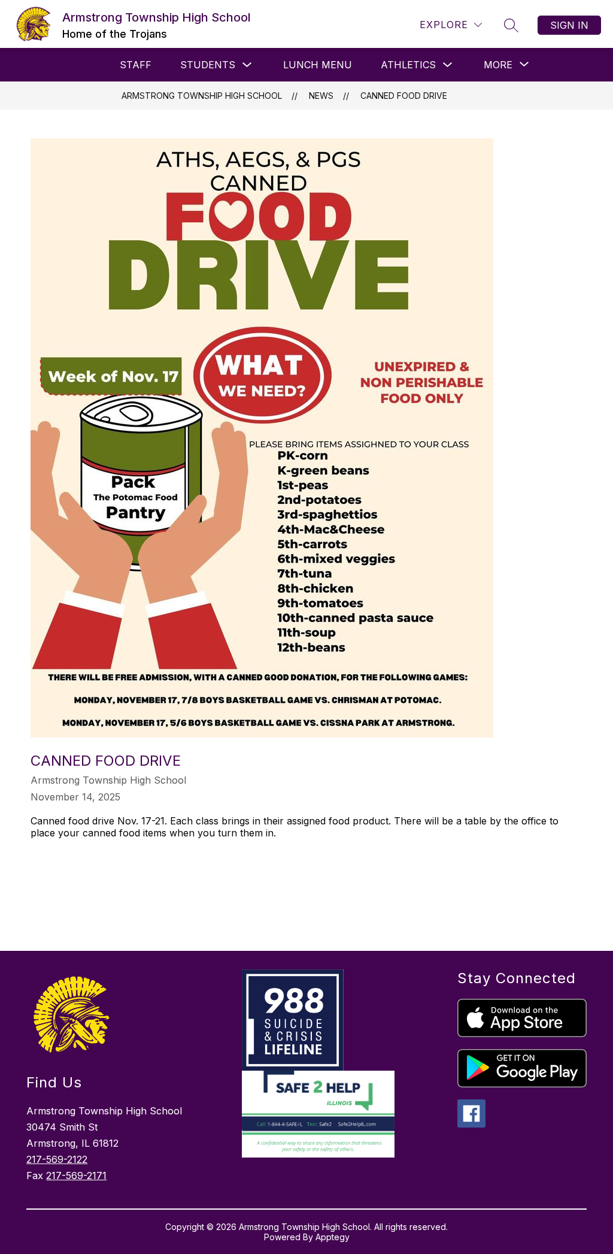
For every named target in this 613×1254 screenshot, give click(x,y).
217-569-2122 (56, 1159)
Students (207, 65)
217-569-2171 (76, 1176)
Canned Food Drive (403, 95)
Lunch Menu (317, 65)
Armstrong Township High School (202, 95)
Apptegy (332, 1237)
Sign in (569, 25)
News (321, 95)
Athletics (408, 65)
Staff (135, 65)
